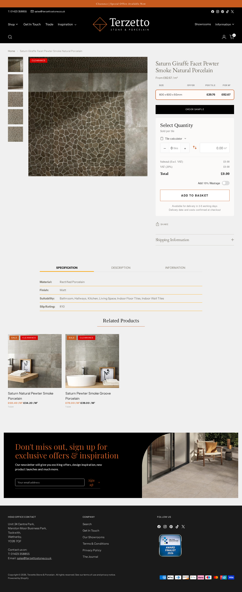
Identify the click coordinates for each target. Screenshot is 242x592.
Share (164, 224)
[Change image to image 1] (15, 64)
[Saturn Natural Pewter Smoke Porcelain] (35, 361)
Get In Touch (91, 530)
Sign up (91, 482)
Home (11, 50)
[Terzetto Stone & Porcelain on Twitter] (232, 11)
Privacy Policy (92, 550)
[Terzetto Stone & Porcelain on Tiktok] (227, 11)
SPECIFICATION (67, 267)
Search (87, 524)
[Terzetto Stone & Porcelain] (121, 24)
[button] (195, 95)
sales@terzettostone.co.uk (50, 11)
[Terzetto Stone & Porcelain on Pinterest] (222, 11)
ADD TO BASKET (194, 195)
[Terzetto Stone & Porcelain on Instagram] (217, 11)
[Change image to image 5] (15, 134)
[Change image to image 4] (15, 116)
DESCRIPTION (120, 267)
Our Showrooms (93, 537)
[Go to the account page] (224, 37)
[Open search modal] (10, 37)
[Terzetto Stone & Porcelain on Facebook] (212, 11)
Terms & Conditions (96, 543)
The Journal (90, 556)
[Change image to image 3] (15, 99)
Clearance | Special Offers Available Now (121, 3)
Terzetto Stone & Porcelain (41, 574)
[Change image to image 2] (15, 81)
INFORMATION (175, 267)
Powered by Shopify (18, 578)
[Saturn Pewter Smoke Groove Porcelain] (92, 361)
